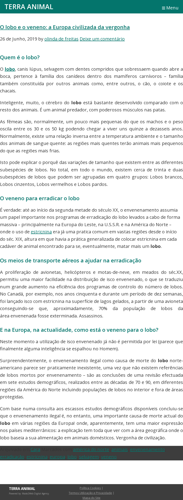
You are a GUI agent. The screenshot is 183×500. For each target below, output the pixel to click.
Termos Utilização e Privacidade (90, 493)
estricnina (41, 232)
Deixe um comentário (102, 39)
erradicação (12, 457)
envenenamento (147, 449)
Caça (35, 449)
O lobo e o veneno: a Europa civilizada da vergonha (65, 27)
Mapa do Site (91, 498)
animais (119, 449)
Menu (172, 8)
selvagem (89, 457)
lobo (10, 69)
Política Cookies (90, 488)
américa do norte (91, 449)
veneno (109, 457)
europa (57, 457)
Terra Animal (28, 6)
